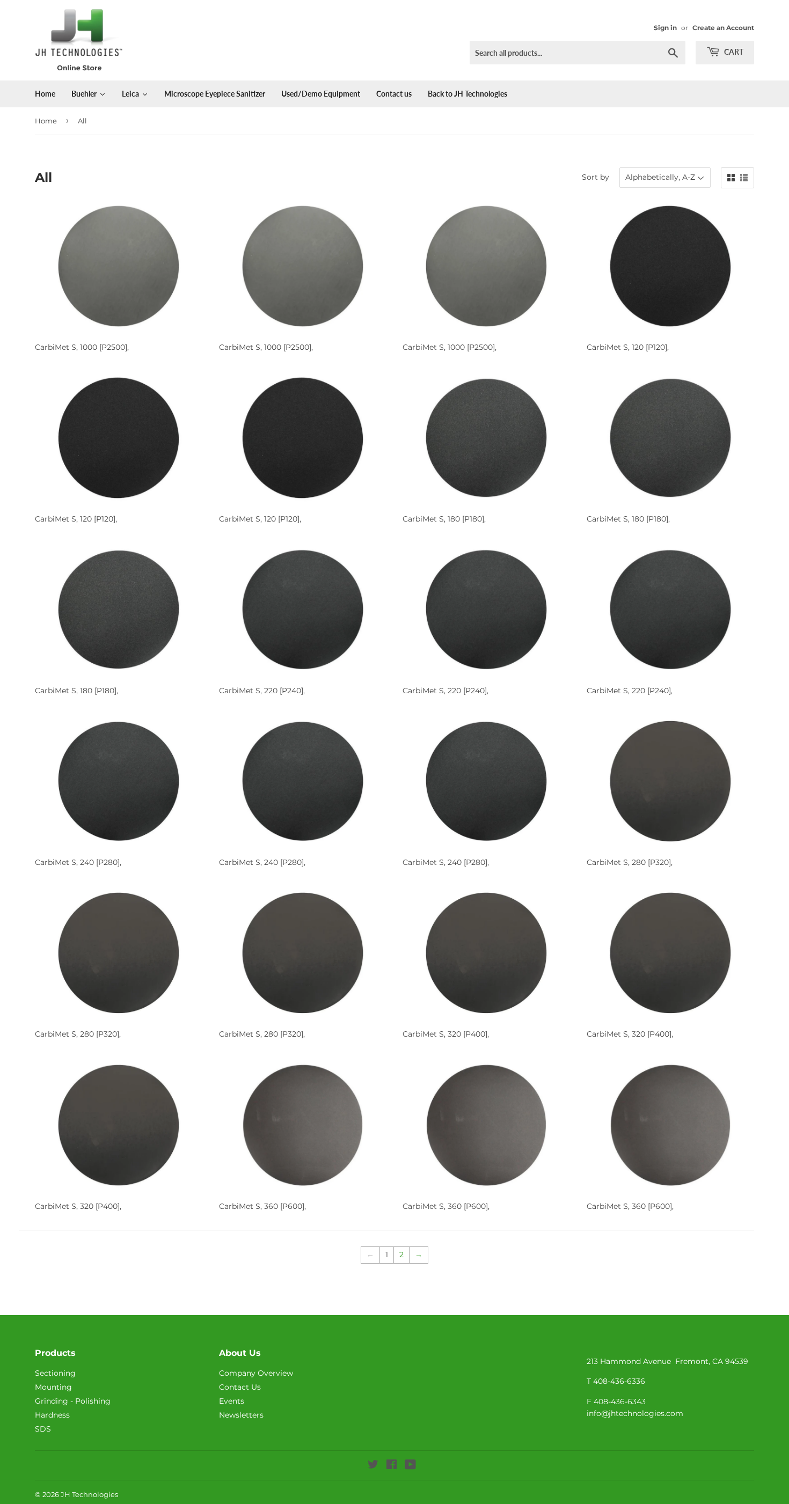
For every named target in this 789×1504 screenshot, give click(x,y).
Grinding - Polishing (73, 1401)
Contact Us (240, 1387)
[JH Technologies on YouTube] (410, 1466)
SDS (43, 1429)
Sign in (665, 28)
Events (231, 1401)
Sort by (595, 177)
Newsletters (241, 1415)
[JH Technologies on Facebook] (391, 1466)
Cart (732, 51)
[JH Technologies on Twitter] (373, 1466)
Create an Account (723, 28)
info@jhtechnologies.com (635, 1413)
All (82, 120)
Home (46, 120)
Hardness (52, 1415)
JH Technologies (89, 1494)
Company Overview (256, 1373)
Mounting (53, 1387)
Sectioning (55, 1373)
